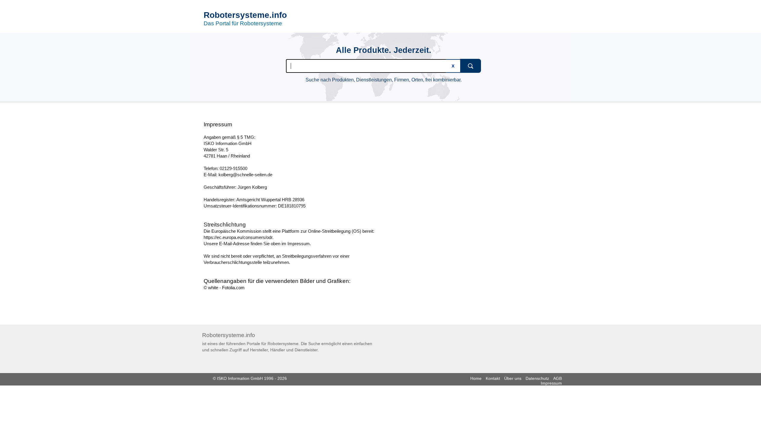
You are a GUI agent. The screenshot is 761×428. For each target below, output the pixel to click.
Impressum (551, 383)
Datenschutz (537, 378)
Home (476, 378)
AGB (557, 378)
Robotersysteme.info (245, 15)
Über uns (512, 378)
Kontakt (493, 378)
